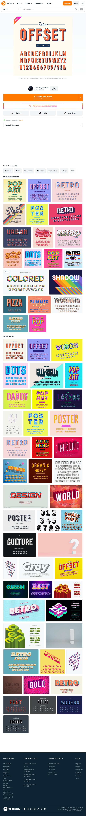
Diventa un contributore (52, 774)
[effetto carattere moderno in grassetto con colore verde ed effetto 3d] (15, 589)
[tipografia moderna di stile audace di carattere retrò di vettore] (66, 685)
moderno (40, 171)
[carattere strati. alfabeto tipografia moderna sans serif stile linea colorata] (67, 399)
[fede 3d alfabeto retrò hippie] (12, 258)
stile (72, 171)
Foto (19, 3)
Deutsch (77, 773)
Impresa (6, 773)
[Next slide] (77, 170)
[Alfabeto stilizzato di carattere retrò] (65, 214)
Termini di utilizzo (61, 809)
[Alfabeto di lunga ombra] (65, 282)
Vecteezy (6, 767)
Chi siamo (51, 770)
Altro (75, 779)
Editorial (38, 3)
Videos (28, 3)
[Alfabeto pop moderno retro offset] (39, 190)
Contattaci (51, 767)
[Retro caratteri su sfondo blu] (15, 323)
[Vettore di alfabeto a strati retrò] (68, 237)
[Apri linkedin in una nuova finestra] (31, 809)
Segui (54, 90)
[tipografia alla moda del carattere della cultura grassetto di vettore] (19, 545)
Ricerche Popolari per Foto (30, 780)
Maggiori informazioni (12, 125)
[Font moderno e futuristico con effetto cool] (40, 589)
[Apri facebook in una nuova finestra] (24, 809)
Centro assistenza (54, 764)
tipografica (28, 171)
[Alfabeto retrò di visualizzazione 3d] (17, 237)
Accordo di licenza (30, 764)
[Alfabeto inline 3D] (67, 190)
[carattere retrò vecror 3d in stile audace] (24, 610)
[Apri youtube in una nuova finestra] (45, 809)
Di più (49, 3)
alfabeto (8, 171)
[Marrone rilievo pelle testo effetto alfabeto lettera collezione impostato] (12, 685)
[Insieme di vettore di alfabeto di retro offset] (14, 350)
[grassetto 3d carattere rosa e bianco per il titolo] (66, 496)
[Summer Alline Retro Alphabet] (39, 304)
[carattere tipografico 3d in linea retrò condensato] (14, 304)
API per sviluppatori (7, 780)
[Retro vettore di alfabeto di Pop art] (14, 190)
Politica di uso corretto (72, 810)
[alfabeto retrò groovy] (43, 237)
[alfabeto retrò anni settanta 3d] (14, 214)
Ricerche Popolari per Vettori (30, 775)
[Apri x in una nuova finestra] (41, 809)
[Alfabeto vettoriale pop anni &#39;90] (37, 323)
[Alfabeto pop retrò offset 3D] (68, 568)
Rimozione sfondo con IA (8, 793)
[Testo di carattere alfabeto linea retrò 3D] (68, 471)
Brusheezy (7, 764)
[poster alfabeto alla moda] (19, 520)
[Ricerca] (76, 9)
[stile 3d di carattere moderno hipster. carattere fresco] (46, 375)
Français (77, 776)
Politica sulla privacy (75, 809)
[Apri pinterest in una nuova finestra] (34, 809)
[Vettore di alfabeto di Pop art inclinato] (42, 399)
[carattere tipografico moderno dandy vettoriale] (17, 399)
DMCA (26, 767)
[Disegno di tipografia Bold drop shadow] (67, 304)
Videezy (6, 770)
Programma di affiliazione (29, 770)
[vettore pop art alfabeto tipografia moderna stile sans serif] (73, 375)
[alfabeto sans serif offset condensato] (66, 423)
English (76, 764)
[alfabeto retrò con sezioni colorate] (25, 282)
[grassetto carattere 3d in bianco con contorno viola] (36, 685)
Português (77, 770)
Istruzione (6, 776)
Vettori (9, 3)
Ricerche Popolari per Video (30, 785)
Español (76, 767)
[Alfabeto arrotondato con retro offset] (37, 214)
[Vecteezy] (3, 3)
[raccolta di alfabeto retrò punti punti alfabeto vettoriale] (33, 258)
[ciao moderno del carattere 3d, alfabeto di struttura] (68, 447)
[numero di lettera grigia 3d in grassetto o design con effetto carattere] (36, 568)
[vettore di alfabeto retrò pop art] (53, 258)
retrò (18, 171)
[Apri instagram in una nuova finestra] (28, 809)
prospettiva (52, 171)
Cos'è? (21, 120)
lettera (64, 171)
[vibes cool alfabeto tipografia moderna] (66, 350)
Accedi (76, 3)
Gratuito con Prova (43, 97)
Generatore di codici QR (8, 798)
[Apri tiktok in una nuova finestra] (38, 809)
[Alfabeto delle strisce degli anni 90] (73, 258)
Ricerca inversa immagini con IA (8, 786)
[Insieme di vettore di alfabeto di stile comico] (42, 447)
